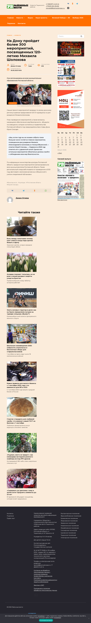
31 (58, 147)
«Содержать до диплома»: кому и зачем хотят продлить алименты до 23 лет (21, 492)
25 (62, 144)
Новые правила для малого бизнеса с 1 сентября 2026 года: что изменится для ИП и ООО (21, 385)
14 (73, 140)
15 (77, 140)
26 (66, 144)
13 (70, 140)
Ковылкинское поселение (70, 525)
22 (77, 142)
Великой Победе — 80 (61, 18)
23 (81, 142)
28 (74, 144)
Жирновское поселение (69, 521)
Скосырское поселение (69, 530)
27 (70, 144)
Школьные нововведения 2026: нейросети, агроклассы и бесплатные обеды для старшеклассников (19, 348)
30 (81, 144)
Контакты (22, 23)
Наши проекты (41, 18)
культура (22, 182)
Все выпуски (62, 200)
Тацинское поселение (68, 535)
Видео (30, 18)
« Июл (59, 153)
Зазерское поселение (68, 523)
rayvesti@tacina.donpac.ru (55, 8)
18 (62, 142)
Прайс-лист (11, 518)
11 (62, 140)
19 (66, 142)
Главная (10, 18)
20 (70, 142)
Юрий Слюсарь (13, 184)
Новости (19, 18)
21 (73, 142)
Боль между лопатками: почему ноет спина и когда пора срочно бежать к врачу (20, 240)
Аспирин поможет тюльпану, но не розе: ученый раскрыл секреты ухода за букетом (21, 276)
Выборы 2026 (78, 18)
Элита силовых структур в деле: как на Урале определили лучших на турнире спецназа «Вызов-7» (21, 312)
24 (58, 144)
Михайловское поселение (70, 528)
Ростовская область (34, 182)
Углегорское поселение (69, 537)
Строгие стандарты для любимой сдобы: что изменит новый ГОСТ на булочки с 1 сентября (21, 421)
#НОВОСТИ (13, 103)
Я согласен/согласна (46, 620)
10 (58, 140)
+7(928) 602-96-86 (52, 6)
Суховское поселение (68, 533)
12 (66, 140)
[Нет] (89, 618)
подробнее (41, 616)
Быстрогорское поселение (70, 513)
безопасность (12, 182)
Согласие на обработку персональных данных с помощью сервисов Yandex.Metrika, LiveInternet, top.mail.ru (43, 574)
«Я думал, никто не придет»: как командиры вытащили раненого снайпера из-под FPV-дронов (20, 457)
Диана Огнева (22, 198)
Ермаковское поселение (69, 518)
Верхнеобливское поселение (71, 516)
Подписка (11, 23)
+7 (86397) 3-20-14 (52, 4)
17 (58, 142)
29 (77, 144)
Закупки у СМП (39, 585)
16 (81, 140)
